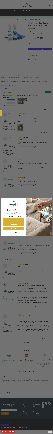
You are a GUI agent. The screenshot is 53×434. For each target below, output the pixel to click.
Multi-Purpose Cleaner (13, 220)
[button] (1, 113)
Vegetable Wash (13, 224)
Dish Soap (13, 228)
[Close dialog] (51, 199)
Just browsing (13, 232)
